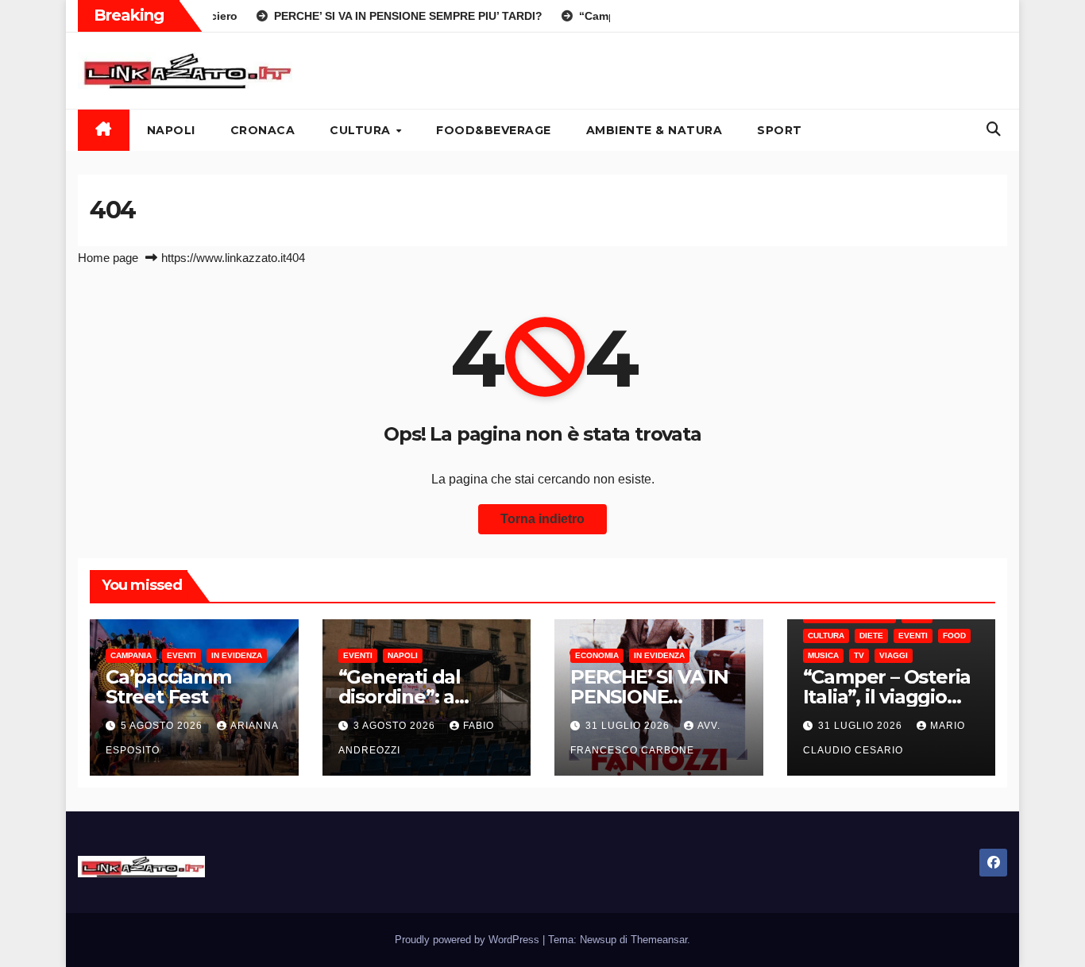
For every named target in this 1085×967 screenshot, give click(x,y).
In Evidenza (236, 655)
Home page (108, 257)
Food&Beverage (493, 130)
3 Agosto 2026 (395, 725)
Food (954, 635)
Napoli (171, 130)
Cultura (362, 130)
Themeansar (659, 940)
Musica (823, 655)
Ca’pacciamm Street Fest (168, 686)
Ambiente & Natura (654, 130)
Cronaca (262, 130)
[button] (994, 129)
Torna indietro (542, 519)
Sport (779, 130)
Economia (597, 655)
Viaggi (893, 655)
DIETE (871, 635)
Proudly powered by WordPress (468, 940)
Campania (131, 655)
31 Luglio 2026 (629, 725)
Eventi (181, 655)
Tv (859, 655)
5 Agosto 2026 (163, 725)
